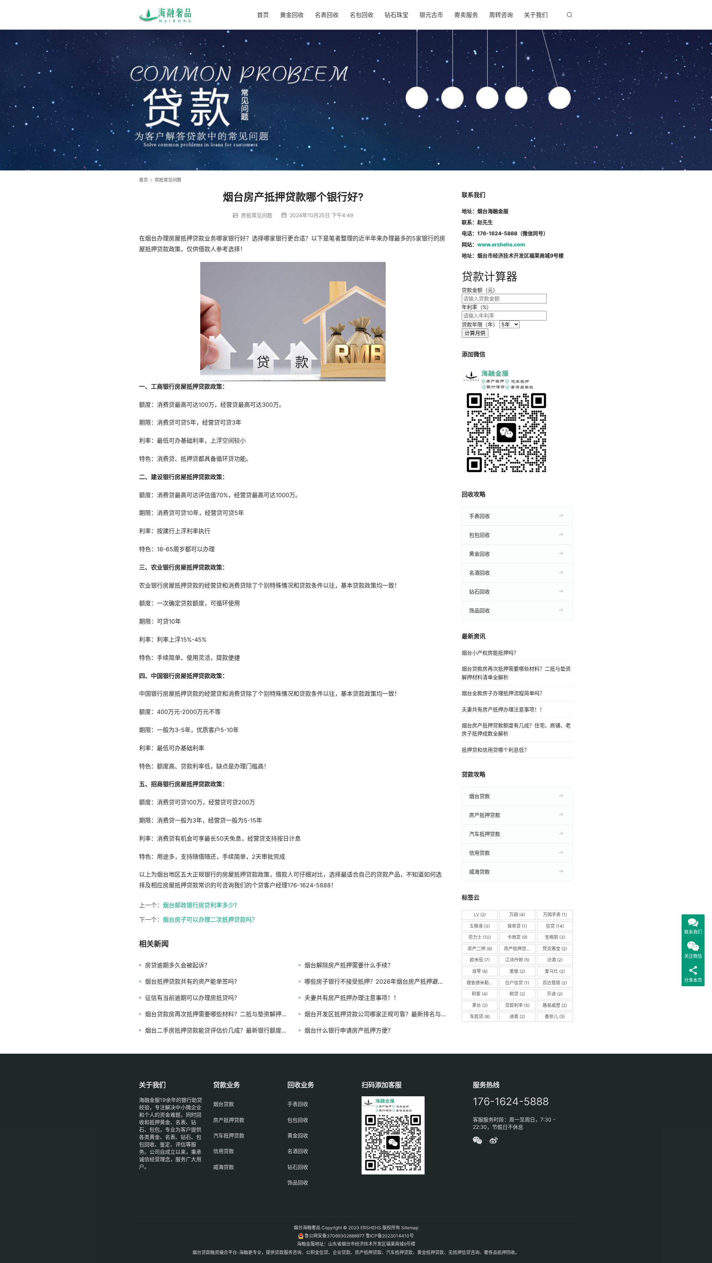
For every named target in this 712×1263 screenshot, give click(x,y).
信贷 (555, 926)
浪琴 (480, 971)
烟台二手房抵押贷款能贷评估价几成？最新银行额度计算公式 (216, 1030)
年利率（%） (477, 307)
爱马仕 (555, 971)
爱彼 (517, 971)
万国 (517, 914)
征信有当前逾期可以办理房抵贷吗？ (192, 997)
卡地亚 (517, 937)
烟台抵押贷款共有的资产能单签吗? (191, 981)
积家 (480, 994)
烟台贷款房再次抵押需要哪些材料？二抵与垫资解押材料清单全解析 (216, 1014)
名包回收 (361, 15)
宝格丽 (555, 937)
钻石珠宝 (396, 15)
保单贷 (517, 926)
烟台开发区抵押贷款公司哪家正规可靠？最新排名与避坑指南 (375, 1014)
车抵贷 (480, 1016)
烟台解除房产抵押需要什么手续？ (348, 965)
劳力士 (479, 937)
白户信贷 (517, 983)
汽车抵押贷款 (484, 834)
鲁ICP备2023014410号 (390, 1236)
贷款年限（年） (480, 324)
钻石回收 (479, 591)
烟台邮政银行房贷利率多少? (200, 905)
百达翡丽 (555, 983)
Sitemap (409, 1227)
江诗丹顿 (517, 960)
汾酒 (555, 960)
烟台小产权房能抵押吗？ (490, 652)
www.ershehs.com (501, 244)
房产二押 (480, 948)
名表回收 (327, 15)
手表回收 (479, 516)
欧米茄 (480, 960)
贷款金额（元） (480, 290)
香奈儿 (555, 1016)
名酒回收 (479, 572)
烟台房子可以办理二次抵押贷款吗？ (210, 919)
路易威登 (555, 1005)
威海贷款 (479, 871)
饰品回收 (479, 610)
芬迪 (555, 994)
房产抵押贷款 (484, 815)
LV (480, 914)
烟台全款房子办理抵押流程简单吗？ (503, 693)
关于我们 (536, 15)
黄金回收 (292, 15)
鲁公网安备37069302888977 (334, 1236)
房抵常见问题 (256, 215)
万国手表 (555, 914)
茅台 (480, 1005)
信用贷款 (479, 853)
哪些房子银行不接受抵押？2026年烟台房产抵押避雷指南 (375, 981)
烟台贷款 (479, 796)
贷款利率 (517, 1005)
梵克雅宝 (555, 948)
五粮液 (479, 926)
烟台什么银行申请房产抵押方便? (347, 1030)
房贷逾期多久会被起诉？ (177, 965)
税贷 (517, 994)
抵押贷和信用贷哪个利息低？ (495, 750)
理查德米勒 (481, 983)
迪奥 (517, 1016)
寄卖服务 (466, 15)
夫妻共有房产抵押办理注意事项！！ (351, 997)
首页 (263, 15)
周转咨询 (501, 15)
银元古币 (431, 15)
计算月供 (475, 333)
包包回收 (479, 535)
